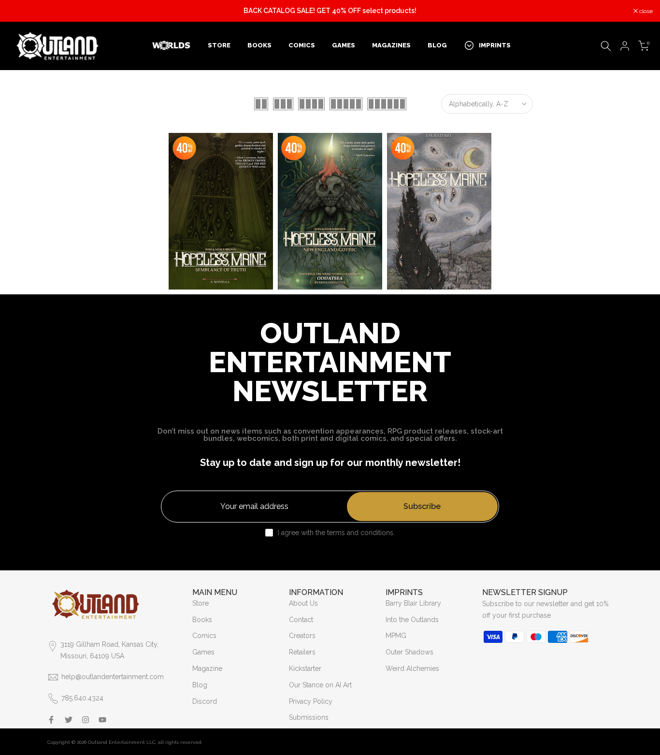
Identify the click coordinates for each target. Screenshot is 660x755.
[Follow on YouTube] (102, 720)
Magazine (207, 668)
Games (203, 652)
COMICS (301, 45)
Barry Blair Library (413, 603)
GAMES (343, 45)
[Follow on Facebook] (51, 720)
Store (200, 603)
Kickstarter (305, 668)
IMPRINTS (495, 45)
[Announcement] (330, 11)
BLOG (437, 45)
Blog (199, 685)
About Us (303, 603)
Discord (204, 701)
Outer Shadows (409, 652)
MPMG (396, 635)
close (19, 11)
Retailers (302, 652)
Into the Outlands (412, 620)
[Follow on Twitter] (68, 720)
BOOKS (259, 45)
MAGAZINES (391, 45)
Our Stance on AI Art (320, 685)
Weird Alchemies (412, 668)
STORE (219, 45)
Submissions (309, 717)
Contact (301, 620)
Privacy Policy (310, 701)
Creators (302, 635)
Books (202, 620)
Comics (204, 635)
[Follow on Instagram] (85, 720)
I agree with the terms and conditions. (336, 533)
